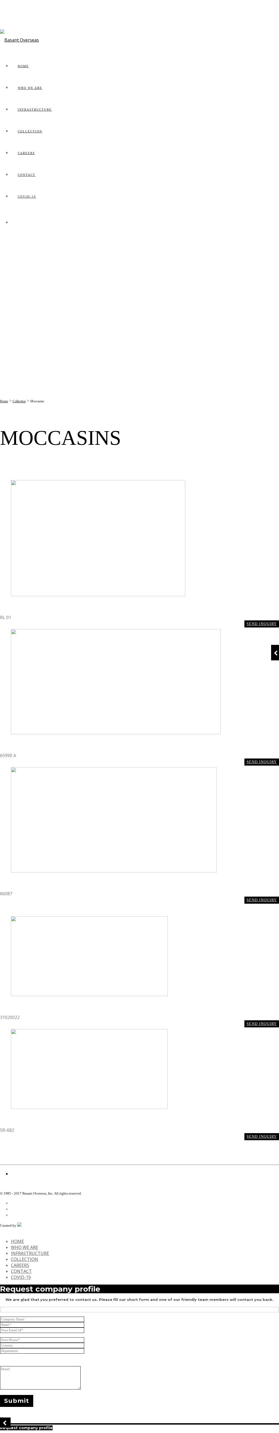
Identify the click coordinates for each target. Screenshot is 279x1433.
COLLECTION (30, 131)
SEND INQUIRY (262, 624)
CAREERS (26, 153)
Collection (19, 401)
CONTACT (26, 174)
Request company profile (26, 1427)
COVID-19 (27, 196)
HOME (23, 66)
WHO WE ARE (30, 87)
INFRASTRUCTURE (35, 109)
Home (4, 401)
